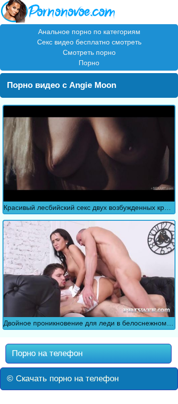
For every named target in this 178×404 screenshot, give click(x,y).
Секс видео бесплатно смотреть (89, 42)
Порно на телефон (46, 353)
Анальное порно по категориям (89, 32)
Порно (89, 63)
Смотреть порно (89, 52)
